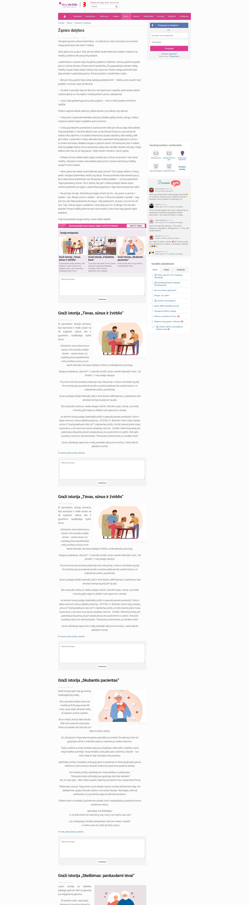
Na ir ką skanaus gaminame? (164, 191)
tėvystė (62, 453)
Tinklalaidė (77, 16)
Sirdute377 (158, 236)
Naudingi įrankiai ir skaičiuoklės (165, 145)
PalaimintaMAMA (160, 220)
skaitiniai (81, 453)
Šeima (125, 16)
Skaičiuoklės (148, 16)
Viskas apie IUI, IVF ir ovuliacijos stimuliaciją (169, 207)
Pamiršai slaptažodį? (169, 54)
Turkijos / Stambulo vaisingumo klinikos (167, 238)
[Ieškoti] (116, 7)
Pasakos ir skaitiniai (83, 23)
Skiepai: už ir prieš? (161, 296)
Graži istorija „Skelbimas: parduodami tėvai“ (96, 875)
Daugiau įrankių (182, 168)
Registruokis (174, 56)
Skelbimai (172, 16)
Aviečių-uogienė (160, 189)
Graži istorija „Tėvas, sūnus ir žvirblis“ (90, 313)
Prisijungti (169, 48)
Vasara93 (158, 251)
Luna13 (157, 204)
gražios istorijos (71, 453)
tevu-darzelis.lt (68, 38)
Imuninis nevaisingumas (166, 301)
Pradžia (64, 16)
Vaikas (115, 16)
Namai (136, 16)
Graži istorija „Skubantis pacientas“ (88, 680)
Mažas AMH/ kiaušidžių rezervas (166, 306)
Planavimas (90, 16)
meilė (62, 832)
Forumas (160, 16)
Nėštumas (104, 16)
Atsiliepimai (184, 16)
